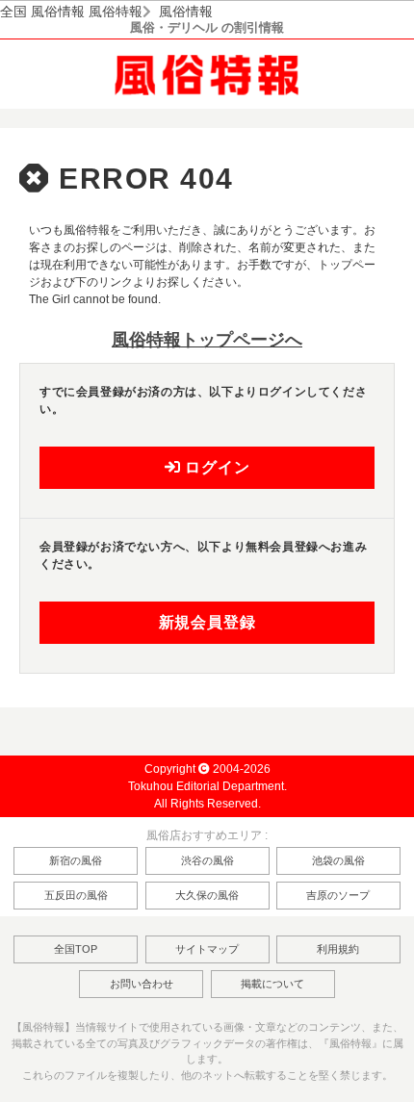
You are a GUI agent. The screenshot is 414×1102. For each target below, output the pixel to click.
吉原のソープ (338, 895)
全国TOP (75, 949)
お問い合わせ (141, 983)
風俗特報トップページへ (207, 339)
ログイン (214, 467)
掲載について (272, 983)
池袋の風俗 (338, 860)
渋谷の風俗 (207, 860)
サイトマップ (207, 949)
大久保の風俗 (207, 895)
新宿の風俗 (75, 860)
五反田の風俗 (76, 895)
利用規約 (338, 949)
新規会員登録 (207, 622)
